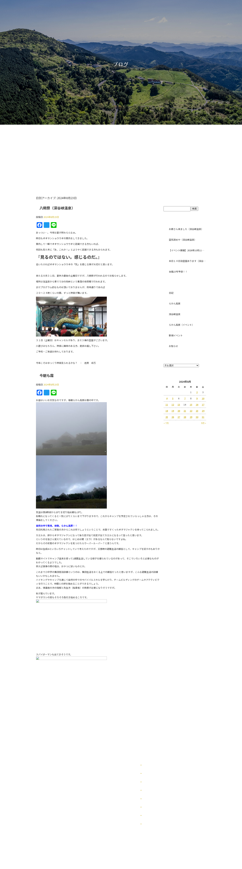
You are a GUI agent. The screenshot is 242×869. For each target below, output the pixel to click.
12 (172, 404)
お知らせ (173, 346)
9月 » (203, 422)
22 (191, 410)
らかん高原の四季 (151, 773)
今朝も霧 (47, 375)
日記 (171, 293)
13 (179, 404)
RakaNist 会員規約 (152, 823)
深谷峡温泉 (174, 314)
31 (203, 416)
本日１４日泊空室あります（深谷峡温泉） (187, 261)
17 (203, 404)
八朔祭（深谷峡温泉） (57, 207)
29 (191, 416)
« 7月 (166, 422)
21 (185, 410)
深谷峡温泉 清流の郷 (136, 154)
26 (172, 416)
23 (197, 410)
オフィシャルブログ (152, 815)
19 (172, 410)
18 (166, 410)
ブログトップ (184, 199)
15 (191, 404)
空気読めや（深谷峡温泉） (182, 239)
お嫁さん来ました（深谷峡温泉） (186, 229)
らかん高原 (174, 303)
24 (203, 410)
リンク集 (147, 798)
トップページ (63, 154)
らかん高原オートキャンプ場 (98, 154)
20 (179, 410)
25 (166, 416)
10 (203, 398)
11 (166, 404)
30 (197, 416)
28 (185, 416)
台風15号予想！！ (178, 271)
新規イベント (176, 335)
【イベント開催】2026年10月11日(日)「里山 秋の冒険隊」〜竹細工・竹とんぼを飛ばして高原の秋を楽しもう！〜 (187, 250)
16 (197, 404)
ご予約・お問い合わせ (175, 154)
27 (179, 416)
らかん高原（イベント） (181, 324)
